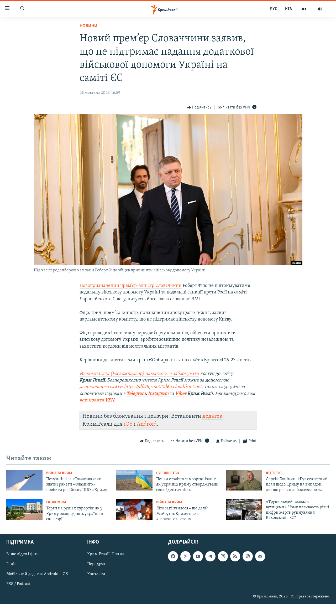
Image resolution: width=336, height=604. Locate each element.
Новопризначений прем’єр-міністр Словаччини (131, 285)
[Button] (199, 107)
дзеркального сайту (101, 387)
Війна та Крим (59, 473)
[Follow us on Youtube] (198, 556)
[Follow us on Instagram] (223, 556)
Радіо (11, 564)
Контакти (96, 574)
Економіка (56, 502)
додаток (212, 416)
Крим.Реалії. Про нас (106, 554)
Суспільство (167, 473)
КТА (288, 9)
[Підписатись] (260, 556)
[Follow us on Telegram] (210, 556)
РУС (273, 9)
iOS (128, 424)
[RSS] (235, 556)
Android (147, 424)
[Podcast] (248, 556)
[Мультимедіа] (304, 9)
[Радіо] (320, 9)
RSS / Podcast (18, 584)
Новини (88, 26)
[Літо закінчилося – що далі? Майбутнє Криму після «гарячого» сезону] (134, 509)
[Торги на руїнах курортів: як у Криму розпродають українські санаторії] (24, 509)
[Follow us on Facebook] (173, 556)
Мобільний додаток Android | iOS (37, 574)
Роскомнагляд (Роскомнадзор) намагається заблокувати (139, 373)
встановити (97, 400)
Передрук (96, 564)
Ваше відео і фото (22, 554)
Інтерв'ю (273, 473)
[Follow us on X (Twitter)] (185, 556)
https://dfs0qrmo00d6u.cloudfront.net (162, 387)
